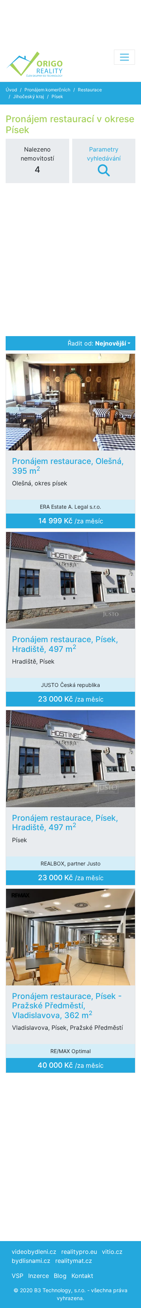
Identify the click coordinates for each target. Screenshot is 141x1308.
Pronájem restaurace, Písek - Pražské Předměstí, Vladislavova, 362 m (67, 1005)
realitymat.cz (73, 1260)
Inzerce (38, 1275)
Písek (57, 96)
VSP (17, 1275)
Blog (60, 1275)
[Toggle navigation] (124, 57)
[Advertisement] (70, 22)
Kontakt (82, 1275)
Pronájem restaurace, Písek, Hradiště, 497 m (65, 643)
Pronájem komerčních (47, 89)
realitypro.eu (79, 1251)
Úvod (11, 89)
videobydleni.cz (34, 1251)
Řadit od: (97, 343)
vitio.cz (112, 1251)
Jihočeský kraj (28, 96)
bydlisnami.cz (31, 1260)
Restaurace (90, 89)
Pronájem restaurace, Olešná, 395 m (68, 465)
